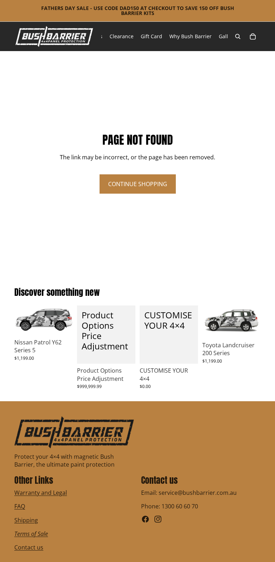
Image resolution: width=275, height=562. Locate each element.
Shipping (26, 520)
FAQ (19, 506)
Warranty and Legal (40, 493)
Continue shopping (137, 184)
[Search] (238, 36)
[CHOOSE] (61, 324)
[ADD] (124, 353)
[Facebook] (145, 519)
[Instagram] (158, 519)
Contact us (28, 548)
